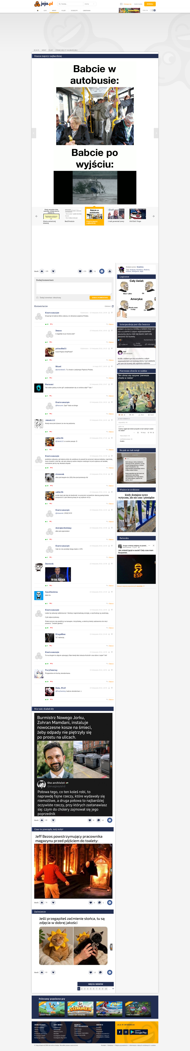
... (109, 989)
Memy (54, 10)
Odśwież (108, 306)
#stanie (128, 271)
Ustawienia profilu (79, 1035)
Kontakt (98, 1027)
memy (44, 50)
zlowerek (59, 474)
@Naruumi (59, 405)
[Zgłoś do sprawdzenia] (110, 271)
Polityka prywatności (102, 1033)
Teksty (36, 1029)
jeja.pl (37, 50)
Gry (45, 10)
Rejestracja (77, 1029)
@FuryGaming (60, 691)
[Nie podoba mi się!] (56, 271)
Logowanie (77, 1031)
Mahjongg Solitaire (40, 1038)
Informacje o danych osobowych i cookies (102, 1036)
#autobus (139, 270)
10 (106, 989)
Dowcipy (74, 10)
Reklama (99, 1029)
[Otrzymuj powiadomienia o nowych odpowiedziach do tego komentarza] (112, 330)
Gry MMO (58, 1025)
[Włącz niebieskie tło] (154, 10)
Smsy (36, 1031)
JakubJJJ (50, 420)
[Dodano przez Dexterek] (58, 581)
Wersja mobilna (39, 1027)
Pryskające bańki (39, 1035)
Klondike (56, 1033)
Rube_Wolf (60, 688)
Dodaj (150, 4)
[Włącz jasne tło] (151, 10)
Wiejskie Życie (58, 1031)
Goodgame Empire (59, 1035)
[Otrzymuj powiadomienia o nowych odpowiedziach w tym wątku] (112, 313)
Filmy (64, 10)
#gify (141, 271)
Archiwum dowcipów (40, 1033)
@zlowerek (59, 513)
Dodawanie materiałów (81, 1033)
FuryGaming (51, 670)
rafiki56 (59, 438)
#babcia (146, 270)
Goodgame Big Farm (60, 1038)
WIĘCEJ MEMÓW (95, 984)
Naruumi (49, 384)
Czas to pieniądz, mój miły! (48, 829)
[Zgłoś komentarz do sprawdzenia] (109, 313)
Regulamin (99, 1031)
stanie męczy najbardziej (66, 50)
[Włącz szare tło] (153, 10)
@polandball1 (60, 370)
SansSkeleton (51, 592)
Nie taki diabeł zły (44, 708)
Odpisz (111, 324)
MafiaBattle (57, 1029)
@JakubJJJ (59, 441)
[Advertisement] (95, 245)
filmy (51, 50)
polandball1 (60, 348)
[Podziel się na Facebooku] (102, 271)
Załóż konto (138, 4)
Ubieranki (86, 10)
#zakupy (133, 270)
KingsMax (60, 634)
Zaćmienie (40, 911)
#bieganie (135, 271)
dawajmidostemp (63, 528)
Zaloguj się (127, 4)
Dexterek (49, 563)
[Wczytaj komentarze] (102, 972)
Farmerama (57, 1027)
